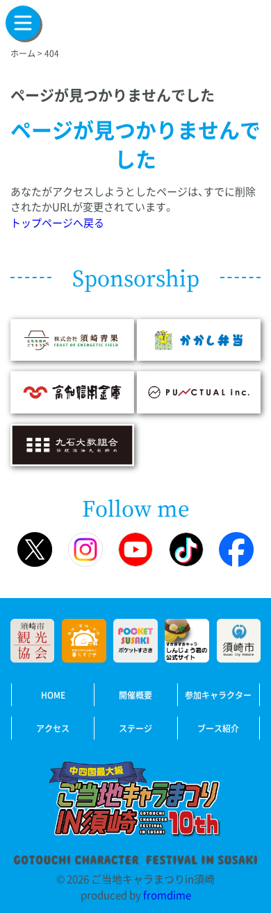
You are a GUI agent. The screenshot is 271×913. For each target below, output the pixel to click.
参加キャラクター (218, 695)
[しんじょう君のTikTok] (186, 549)
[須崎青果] (72, 338)
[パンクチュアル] (199, 391)
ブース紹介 (218, 728)
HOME (53, 695)
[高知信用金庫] (72, 391)
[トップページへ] (135, 802)
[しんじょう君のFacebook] (236, 549)
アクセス (52, 728)
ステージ (135, 728)
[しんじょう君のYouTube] (135, 549)
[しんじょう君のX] (34, 549)
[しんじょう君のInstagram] (85, 549)
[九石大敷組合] (72, 444)
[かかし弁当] (199, 338)
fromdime (167, 895)
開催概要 (135, 695)
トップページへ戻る (57, 222)
